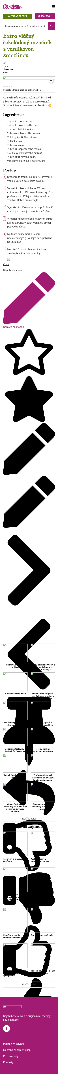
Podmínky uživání (13, 1043)
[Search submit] (51, 26)
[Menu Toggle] (53, 6)
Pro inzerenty (11, 1056)
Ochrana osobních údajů (17, 1050)
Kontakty (8, 1062)
